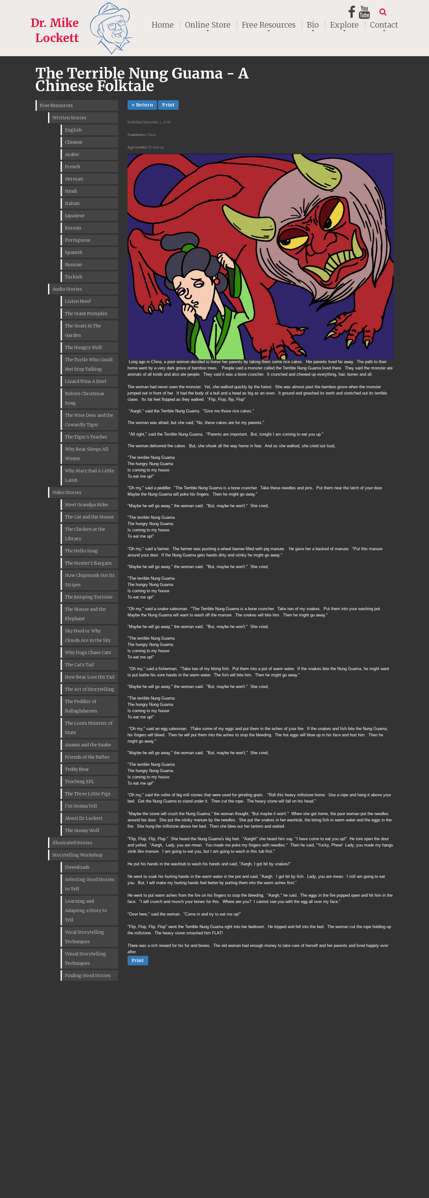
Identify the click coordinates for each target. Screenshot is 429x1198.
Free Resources (269, 25)
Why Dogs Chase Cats (88, 652)
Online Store (208, 25)
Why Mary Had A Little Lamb (89, 475)
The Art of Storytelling (89, 689)
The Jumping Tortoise (89, 597)
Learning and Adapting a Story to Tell (86, 910)
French (72, 166)
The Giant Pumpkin (86, 313)
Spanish (73, 252)
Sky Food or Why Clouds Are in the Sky (88, 635)
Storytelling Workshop (77, 855)
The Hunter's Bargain (88, 563)
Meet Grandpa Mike (86, 505)
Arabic (72, 154)
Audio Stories (67, 289)
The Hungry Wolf (83, 347)
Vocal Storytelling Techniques (84, 936)
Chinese (73, 142)
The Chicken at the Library (85, 533)
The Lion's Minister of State (88, 727)
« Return (142, 105)
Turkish (73, 277)
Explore (344, 25)
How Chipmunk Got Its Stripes (90, 580)
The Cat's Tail (79, 665)
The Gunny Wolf (82, 830)
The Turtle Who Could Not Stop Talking (88, 364)
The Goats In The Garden (83, 330)
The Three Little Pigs (88, 794)
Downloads (77, 867)
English (73, 130)
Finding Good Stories (88, 975)
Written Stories (69, 118)
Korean (73, 228)
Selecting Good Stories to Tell (89, 884)
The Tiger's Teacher (86, 437)
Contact (384, 25)
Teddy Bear (77, 769)
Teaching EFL (79, 781)
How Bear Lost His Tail (90, 677)
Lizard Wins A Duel (85, 381)
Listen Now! (78, 301)
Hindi (71, 191)
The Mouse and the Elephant (85, 613)
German (74, 179)
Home (163, 25)
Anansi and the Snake (88, 745)
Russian (73, 264)
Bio (313, 25)
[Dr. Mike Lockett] (83, 7)
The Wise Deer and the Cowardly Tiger (89, 419)
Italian (72, 203)
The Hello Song (81, 551)
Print (168, 105)
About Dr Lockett (84, 818)
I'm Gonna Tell (81, 806)
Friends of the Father (87, 757)
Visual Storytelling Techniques (85, 958)
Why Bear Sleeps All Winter (86, 453)
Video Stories (66, 492)
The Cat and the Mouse (89, 517)
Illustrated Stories (72, 843)
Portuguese (77, 240)
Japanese (74, 215)
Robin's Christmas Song (84, 398)
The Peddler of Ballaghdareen (81, 706)
